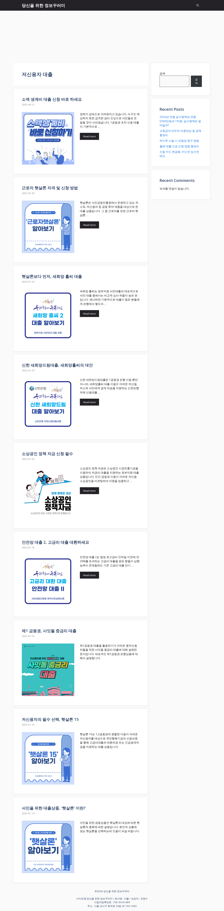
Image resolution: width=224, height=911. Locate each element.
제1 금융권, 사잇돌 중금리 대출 (49, 630)
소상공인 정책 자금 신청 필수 (47, 453)
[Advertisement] (112, 35)
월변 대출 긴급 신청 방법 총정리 (179, 146)
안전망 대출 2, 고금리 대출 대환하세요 (55, 542)
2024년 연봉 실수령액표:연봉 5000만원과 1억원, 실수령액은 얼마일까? (180, 121)
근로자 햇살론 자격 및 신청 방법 (50, 187)
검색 (162, 73)
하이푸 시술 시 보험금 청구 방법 (179, 141)
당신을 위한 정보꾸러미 (43, 5)
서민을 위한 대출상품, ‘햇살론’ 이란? (53, 808)
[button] (197, 5)
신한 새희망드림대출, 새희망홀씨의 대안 (57, 365)
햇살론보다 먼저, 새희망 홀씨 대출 (52, 276)
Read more (89, 136)
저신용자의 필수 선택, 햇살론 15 (50, 719)
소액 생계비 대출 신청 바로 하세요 (52, 99)
